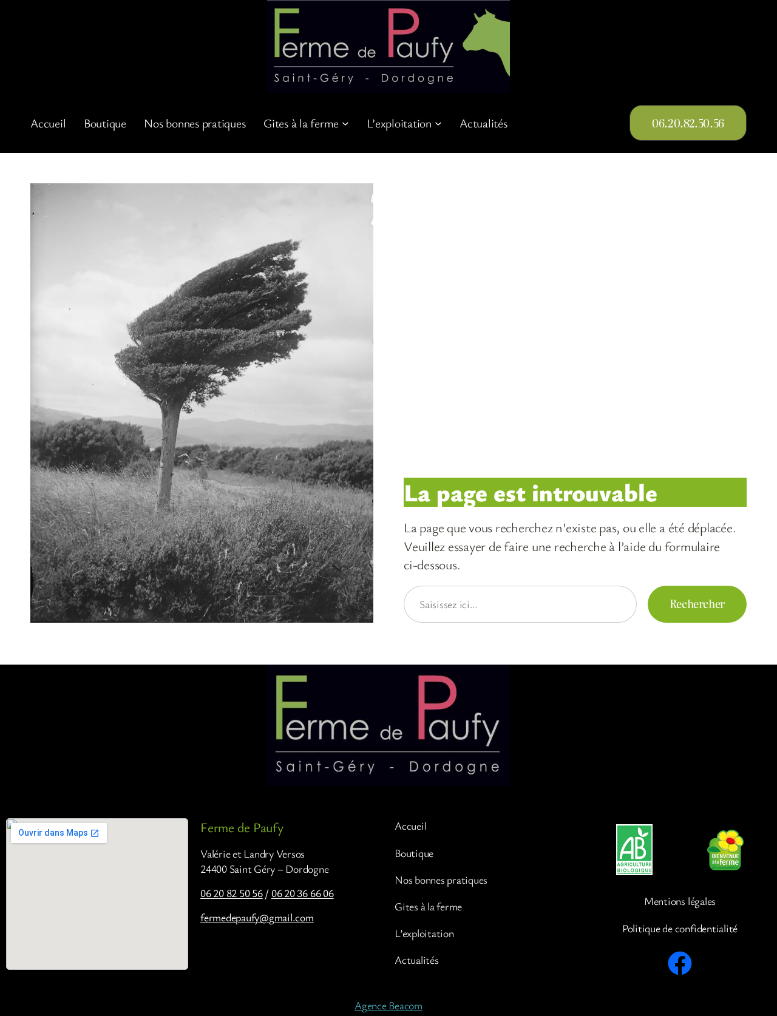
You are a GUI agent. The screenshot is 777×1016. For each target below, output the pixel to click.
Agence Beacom (388, 1005)
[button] (688, 123)
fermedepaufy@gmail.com (257, 917)
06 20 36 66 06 (302, 893)
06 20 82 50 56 (231, 893)
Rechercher (697, 603)
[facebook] (680, 963)
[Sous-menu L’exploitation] (438, 123)
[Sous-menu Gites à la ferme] (345, 123)
